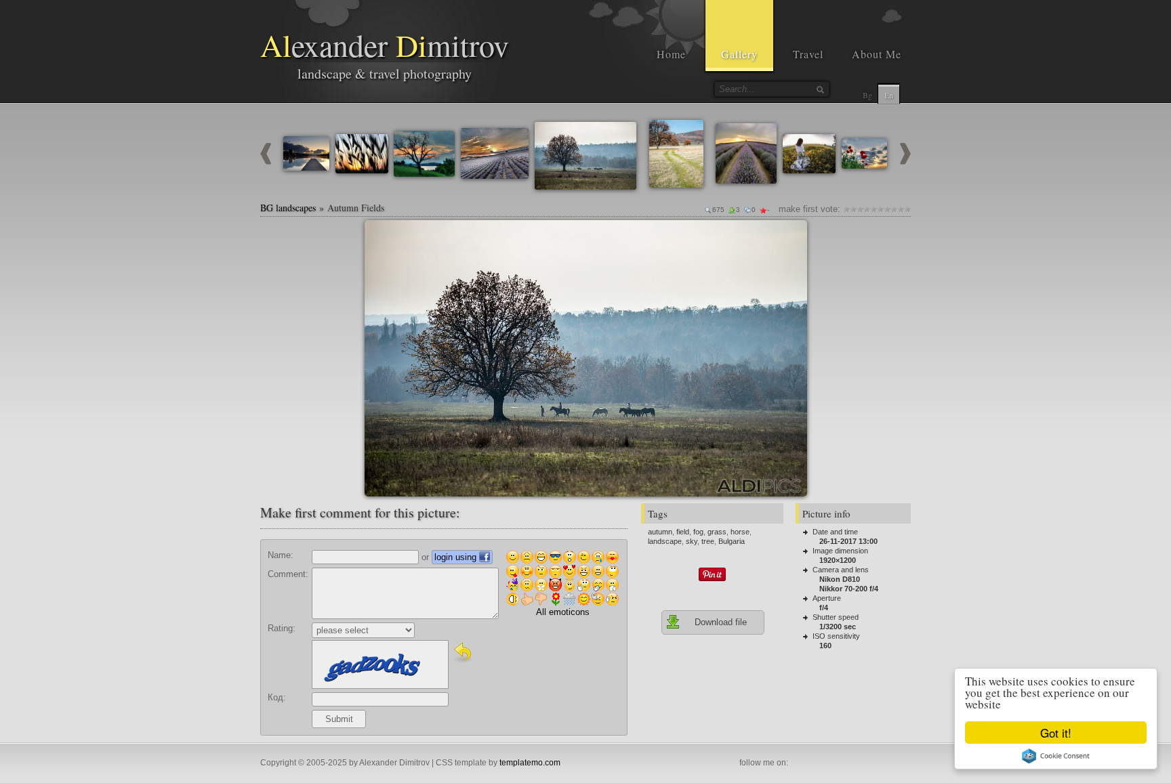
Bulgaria (731, 541)
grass (716, 532)
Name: (280, 555)
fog (698, 532)
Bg (867, 94)
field (682, 532)
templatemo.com (529, 762)
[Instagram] (813, 763)
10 (907, 209)
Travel (808, 54)
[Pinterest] (843, 763)
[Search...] (820, 89)
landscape (665, 541)
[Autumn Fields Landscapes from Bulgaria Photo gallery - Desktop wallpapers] (586, 358)
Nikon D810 (839, 579)
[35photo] (902, 763)
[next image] (905, 161)
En (888, 94)
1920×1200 (837, 560)
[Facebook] (798, 763)
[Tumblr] (858, 763)
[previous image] (265, 161)
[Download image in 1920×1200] (791, 236)
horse (740, 532)
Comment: (288, 574)
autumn (660, 532)
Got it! (1055, 732)
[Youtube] (828, 763)
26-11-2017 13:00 (848, 541)
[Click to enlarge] (380, 236)
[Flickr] (873, 763)
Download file (721, 622)
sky (691, 541)
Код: (277, 697)
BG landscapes (288, 207)
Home (671, 54)
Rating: (281, 628)
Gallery (739, 54)
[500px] (888, 763)
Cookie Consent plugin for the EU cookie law (1056, 755)
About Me (876, 54)
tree (707, 541)
